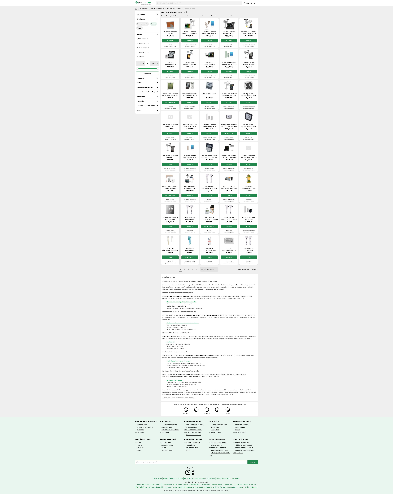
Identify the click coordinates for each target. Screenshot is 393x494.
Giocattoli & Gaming (242, 421)
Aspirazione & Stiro (174, 9)
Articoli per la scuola (193, 432)
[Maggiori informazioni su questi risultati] (186, 12)
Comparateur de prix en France (148, 484)
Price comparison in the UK (245, 484)
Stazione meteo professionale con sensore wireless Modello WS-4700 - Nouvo (190, 63)
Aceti (139, 442)
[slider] (137, 68)
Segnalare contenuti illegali (247, 269)
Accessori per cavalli (193, 442)
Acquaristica (190, 445)
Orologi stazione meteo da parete (178, 361)
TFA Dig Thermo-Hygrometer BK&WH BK (248, 125)
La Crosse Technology (174, 380)
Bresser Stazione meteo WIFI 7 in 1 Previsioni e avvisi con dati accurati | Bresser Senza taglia (229, 32)
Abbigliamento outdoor (244, 445)
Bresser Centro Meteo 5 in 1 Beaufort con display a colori (229, 94)
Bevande (140, 448)
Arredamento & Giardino (146, 421)
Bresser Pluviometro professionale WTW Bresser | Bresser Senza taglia (189, 94)
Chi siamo (211, 478)
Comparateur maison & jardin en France (210, 487)
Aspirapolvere (216, 432)
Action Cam (215, 427)
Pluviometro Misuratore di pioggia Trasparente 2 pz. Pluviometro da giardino (209, 187)
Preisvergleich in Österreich (199, 484)
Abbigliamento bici (242, 442)
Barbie (237, 430)
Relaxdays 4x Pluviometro (248, 249)
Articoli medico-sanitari (219, 450)
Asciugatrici (215, 430)
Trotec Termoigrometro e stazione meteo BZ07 (229, 249)
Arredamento (142, 425)
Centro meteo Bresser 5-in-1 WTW (170, 156)
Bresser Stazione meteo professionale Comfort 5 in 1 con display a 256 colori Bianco (189, 32)
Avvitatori (140, 430)
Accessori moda (167, 445)
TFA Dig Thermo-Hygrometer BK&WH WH (248, 94)
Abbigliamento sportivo (244, 448)
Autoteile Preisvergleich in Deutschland (150, 487)
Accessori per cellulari (219, 425)
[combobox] (200, 3)
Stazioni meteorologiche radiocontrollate (181, 302)
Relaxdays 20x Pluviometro (190, 218)
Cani (187, 450)
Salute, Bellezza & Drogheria (217, 439)
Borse (163, 448)
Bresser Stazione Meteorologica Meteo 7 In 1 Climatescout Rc (249, 156)
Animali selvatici (192, 448)
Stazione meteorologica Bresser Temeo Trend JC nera (170, 63)
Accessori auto (166, 427)
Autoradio (165, 432)
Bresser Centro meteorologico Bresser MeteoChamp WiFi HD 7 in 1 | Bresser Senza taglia (190, 187)
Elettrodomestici (157, 9)
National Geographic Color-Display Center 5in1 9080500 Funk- (248, 32)
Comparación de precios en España (175, 484)
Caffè (139, 450)
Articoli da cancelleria (145, 427)
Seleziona (147, 73)
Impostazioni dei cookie (230, 478)
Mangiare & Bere (142, 439)
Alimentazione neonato (219, 442)
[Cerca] (157, 3)
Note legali (158, 478)
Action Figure (240, 427)
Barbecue (140, 432)
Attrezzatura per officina (170, 430)
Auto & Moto (165, 421)
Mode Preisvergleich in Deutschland (180, 487)
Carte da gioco (240, 432)
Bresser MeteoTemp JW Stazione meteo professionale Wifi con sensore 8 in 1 (229, 156)
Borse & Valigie (167, 450)
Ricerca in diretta (176, 478)
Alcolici (139, 445)
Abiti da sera (166, 442)
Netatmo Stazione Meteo (170, 32)
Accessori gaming (241, 425)
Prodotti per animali (193, 439)
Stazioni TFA (171, 342)
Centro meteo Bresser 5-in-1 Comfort (170, 125)
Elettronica (144, 9)
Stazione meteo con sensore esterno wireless (183, 323)
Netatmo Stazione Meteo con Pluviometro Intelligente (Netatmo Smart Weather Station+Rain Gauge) (249, 218)
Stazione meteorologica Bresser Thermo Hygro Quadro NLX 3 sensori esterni (209, 63)
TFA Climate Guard (209, 94)
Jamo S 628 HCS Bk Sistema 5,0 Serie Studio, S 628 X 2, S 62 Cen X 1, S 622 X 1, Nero (190, 125)
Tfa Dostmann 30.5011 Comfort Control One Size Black (209, 156)
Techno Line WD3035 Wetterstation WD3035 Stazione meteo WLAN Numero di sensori (170, 218)
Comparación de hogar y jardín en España (241, 487)
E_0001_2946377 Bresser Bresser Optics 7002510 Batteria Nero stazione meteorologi (248, 63)
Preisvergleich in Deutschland (223, 484)
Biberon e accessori (193, 435)
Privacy (165, 478)
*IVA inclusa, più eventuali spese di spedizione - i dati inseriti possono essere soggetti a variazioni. (196, 490)
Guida (218, 478)
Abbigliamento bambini (195, 425)
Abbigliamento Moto (169, 425)
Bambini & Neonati (192, 421)
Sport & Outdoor (240, 439)
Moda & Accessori (168, 439)
